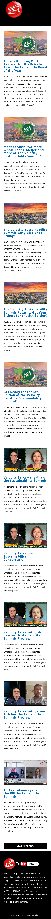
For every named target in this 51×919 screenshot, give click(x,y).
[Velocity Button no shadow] (14, 2)
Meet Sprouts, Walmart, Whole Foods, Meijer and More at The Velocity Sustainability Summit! (24, 151)
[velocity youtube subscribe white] (21, 859)
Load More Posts (26, 846)
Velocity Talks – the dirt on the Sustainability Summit (25, 479)
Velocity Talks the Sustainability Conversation (18, 556)
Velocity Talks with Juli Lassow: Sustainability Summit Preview (22, 635)
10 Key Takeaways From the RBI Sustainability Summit (23, 793)
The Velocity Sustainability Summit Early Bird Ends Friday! (25, 232)
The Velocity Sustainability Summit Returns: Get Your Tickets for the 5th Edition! (25, 312)
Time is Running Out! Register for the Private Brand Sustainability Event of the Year (25, 66)
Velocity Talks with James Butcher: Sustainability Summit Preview (25, 714)
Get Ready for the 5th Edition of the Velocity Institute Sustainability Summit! (23, 396)
